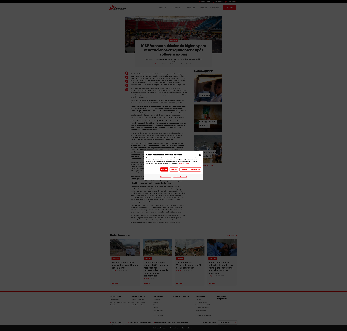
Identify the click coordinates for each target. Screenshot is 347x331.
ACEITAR (164, 169)
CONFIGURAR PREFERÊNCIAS (190, 169)
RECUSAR (174, 169)
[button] (200, 155)
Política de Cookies (183, 163)
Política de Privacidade (180, 177)
